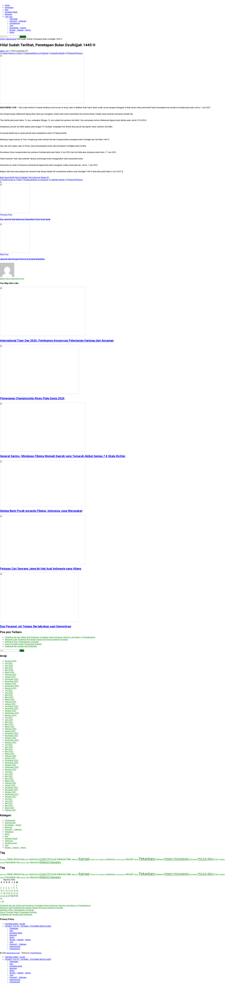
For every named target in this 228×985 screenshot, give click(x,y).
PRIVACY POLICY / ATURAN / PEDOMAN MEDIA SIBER (28, 926)
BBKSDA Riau (19, 859)
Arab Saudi (4, 177)
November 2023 (11, 735)
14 (12, 890)
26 (7, 896)
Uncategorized (11, 843)
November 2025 (11, 681)
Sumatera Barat (11, 12)
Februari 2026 (10, 674)
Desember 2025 (11, 679)
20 (9, 893)
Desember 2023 (11, 733)
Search (22, 37)
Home (7, 5)
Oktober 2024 (10, 711)
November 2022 (11, 763)
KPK (97, 859)
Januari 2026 (10, 677)
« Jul (2, 901)
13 (9, 890)
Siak (27, 862)
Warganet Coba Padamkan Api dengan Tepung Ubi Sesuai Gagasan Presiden (36, 639)
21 (12, 893)
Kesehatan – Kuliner (18, 28)
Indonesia (36, 177)
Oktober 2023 (10, 738)
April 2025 (9, 697)
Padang (136, 859)
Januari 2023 (10, 758)
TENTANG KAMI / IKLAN (15, 924)
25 (4, 896)
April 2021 (9, 806)
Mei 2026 (9, 668)
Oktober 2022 (10, 765)
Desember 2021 (11, 787)
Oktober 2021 (10, 792)
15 (14, 890)
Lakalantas (110, 859)
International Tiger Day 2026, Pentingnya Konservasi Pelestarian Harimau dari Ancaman (57, 340)
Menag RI (45, 177)
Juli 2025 (8, 690)
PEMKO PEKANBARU (176, 859)
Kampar (84, 859)
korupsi (92, 859)
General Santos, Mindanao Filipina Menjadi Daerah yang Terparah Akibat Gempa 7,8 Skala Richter (62, 456)
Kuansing (102, 859)
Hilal (30, 177)
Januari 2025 (10, 704)
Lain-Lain (8, 16)
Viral (11, 25)
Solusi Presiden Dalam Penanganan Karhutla (23, 644)
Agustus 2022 (10, 769)
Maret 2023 (9, 754)
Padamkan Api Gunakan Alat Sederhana (21, 646)
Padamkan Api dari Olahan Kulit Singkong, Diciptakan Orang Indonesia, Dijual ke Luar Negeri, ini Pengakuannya (50, 637)
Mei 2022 (9, 776)
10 (1, 890)
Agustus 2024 (10, 715)
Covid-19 (44, 859)
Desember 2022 (11, 760)
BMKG (27, 859)
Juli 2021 (8, 799)
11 (4, 890)
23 (17, 893)
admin (2, 51)
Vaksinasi (34, 862)
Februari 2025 (10, 702)
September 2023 (12, 740)
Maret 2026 (9, 672)
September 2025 (12, 686)
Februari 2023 (10, 756)
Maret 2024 (9, 726)
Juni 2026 (9, 665)
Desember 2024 (11, 706)
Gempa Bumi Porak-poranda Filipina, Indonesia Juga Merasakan (41, 510)
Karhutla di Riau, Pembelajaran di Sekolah (22, 642)
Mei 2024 (9, 722)
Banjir (10, 859)
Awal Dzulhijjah (21, 177)
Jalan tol (74, 859)
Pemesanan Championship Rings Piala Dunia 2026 (32, 398)
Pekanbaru (9, 7)
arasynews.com (13, 953)
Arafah (12, 177)
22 (14, 893)
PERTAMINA (193, 859)
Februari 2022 (10, 783)
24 (1, 896)
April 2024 (9, 724)
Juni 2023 (9, 747)
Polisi (216, 859)
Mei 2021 (9, 803)
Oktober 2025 (10, 684)
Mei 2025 (9, 695)
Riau (6, 10)
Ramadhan (11, 862)
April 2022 (9, 778)
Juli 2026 (8, 663)
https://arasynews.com (14, 279)
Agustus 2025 (10, 688)
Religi (12, 32)
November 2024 (11, 708)
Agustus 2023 (10, 742)
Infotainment (15, 23)
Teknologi (14, 19)
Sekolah (23, 862)
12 (7, 890)
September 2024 (12, 713)
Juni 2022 (9, 774)
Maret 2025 (9, 699)
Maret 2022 (9, 781)
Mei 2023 (9, 749)
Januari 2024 (10, 731)
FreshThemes (36, 953)
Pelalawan (160, 859)
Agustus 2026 (10, 661)
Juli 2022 (8, 772)
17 (1, 893)
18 (4, 893)
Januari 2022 (10, 785)
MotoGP (130, 859)
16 (17, 890)
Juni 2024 (9, 720)
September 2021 (12, 794)
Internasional (10, 39)
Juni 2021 (9, 801)
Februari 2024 (10, 729)
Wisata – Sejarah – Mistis (20, 30)
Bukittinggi (34, 859)
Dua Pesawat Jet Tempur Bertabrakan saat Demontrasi (35, 626)
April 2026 (9, 670)
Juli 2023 (8, 745)
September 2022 (12, 767)
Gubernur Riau (64, 859)
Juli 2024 (8, 717)
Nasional (8, 14)
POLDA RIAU (206, 859)
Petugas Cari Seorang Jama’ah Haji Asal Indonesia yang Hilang (40, 568)
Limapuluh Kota (120, 859)
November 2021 (11, 790)
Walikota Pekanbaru (50, 862)
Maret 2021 (9, 808)
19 (7, 893)
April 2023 (9, 751)
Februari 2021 (10, 810)
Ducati (53, 859)
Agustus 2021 (10, 796)
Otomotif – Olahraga (18, 21)
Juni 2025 (9, 693)
